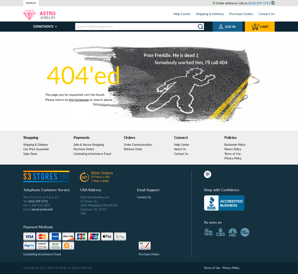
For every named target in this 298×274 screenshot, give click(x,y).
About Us (180, 149)
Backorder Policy (234, 144)
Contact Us (266, 14)
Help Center (182, 14)
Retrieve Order (133, 149)
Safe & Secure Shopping (89, 144)
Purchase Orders (241, 14)
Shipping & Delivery (210, 14)
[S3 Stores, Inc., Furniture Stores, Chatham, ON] (224, 203)
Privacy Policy (232, 158)
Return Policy (232, 149)
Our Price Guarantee (36, 149)
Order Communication (138, 144)
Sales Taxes (30, 153)
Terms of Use (232, 153)
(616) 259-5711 (259, 3)
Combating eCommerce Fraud (92, 153)
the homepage (79, 99)
